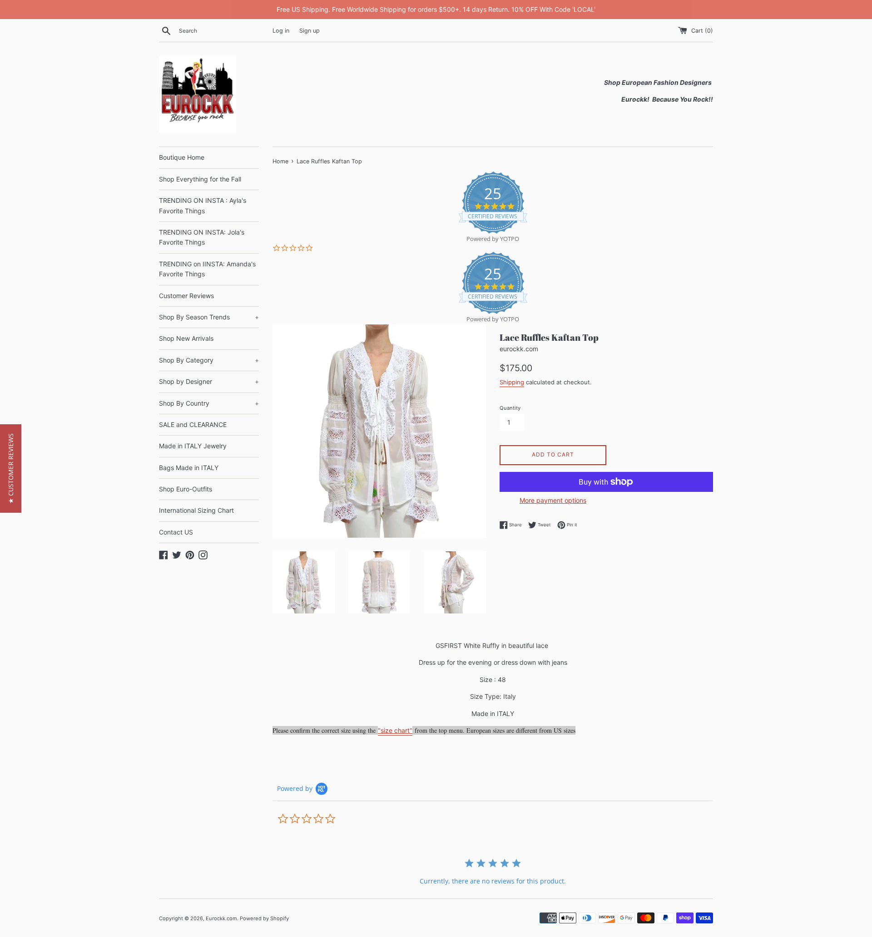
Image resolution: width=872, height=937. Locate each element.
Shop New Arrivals (186, 338)
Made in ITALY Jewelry (193, 446)
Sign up (309, 30)
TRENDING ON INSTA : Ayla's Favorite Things (202, 205)
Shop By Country (209, 403)
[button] (10, 468)
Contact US (176, 532)
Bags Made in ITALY (188, 467)
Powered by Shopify (264, 918)
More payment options (553, 500)
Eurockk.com (221, 918)
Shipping (512, 382)
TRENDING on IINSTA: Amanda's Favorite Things (207, 269)
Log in (280, 30)
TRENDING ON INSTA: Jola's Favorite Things (201, 237)
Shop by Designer (209, 381)
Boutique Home (181, 157)
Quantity (510, 408)
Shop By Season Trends (209, 317)
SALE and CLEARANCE (193, 424)
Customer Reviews (186, 295)
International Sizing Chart (196, 510)
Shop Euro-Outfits (185, 489)
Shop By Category (209, 360)
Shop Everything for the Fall (200, 179)
